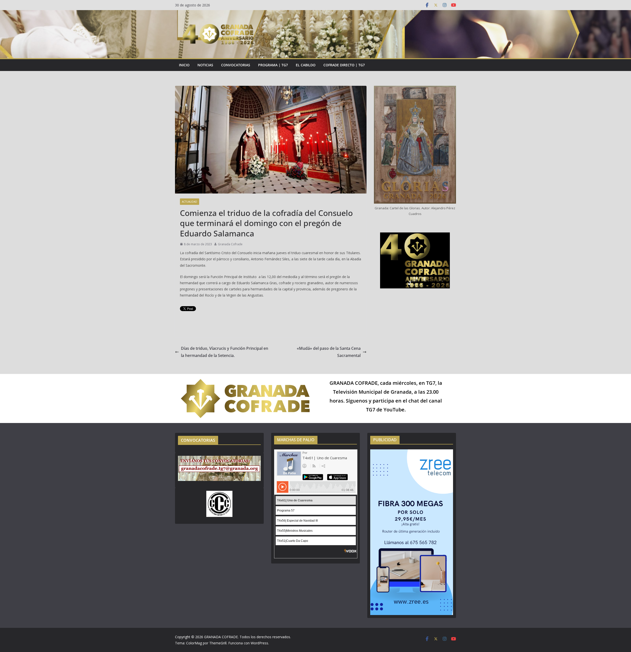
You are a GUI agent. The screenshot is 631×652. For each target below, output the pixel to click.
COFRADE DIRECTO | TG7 (344, 65)
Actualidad (189, 201)
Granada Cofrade (230, 244)
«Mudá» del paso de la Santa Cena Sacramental (329, 352)
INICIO (184, 65)
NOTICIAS (205, 65)
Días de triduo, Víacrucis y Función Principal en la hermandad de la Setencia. (224, 352)
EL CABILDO (306, 65)
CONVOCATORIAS (235, 65)
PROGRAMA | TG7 (273, 65)
